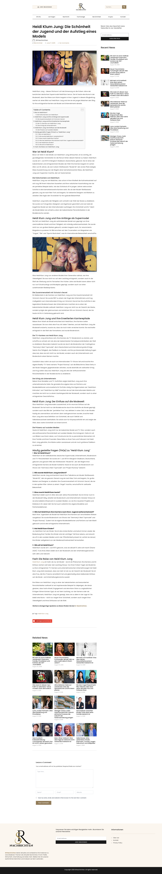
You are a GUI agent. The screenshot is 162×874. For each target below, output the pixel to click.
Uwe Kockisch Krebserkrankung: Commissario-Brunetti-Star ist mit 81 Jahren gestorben (42, 740)
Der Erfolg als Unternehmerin (47, 125)
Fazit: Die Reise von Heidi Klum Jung (47, 147)
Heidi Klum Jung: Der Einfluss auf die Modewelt (50, 128)
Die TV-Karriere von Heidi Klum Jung (49, 123)
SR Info (38, 17)
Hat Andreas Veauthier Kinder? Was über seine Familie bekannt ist (84, 712)
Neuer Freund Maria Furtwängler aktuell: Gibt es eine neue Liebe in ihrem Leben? (64, 660)
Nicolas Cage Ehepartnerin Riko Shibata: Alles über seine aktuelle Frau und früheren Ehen (86, 687)
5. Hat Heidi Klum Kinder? (46, 142)
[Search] (124, 7)
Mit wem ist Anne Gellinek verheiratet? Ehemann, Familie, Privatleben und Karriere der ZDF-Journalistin (41, 661)
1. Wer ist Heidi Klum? (44, 134)
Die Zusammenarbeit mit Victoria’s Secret (51, 119)
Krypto (110, 17)
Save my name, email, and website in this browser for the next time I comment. (62, 798)
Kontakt (123, 17)
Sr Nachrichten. (81, 606)
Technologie (81, 17)
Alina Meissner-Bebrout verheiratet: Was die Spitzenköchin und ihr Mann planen (64, 687)
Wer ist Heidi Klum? (40, 112)
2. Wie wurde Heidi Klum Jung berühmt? (50, 136)
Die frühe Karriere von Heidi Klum (47, 115)
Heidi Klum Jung (38, 562)
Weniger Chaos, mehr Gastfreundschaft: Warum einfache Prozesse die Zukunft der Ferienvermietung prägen (64, 714)
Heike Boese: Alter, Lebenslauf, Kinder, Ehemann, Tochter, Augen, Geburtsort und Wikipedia (86, 740)
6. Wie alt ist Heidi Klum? (46, 144)
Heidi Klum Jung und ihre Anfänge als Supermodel (52, 117)
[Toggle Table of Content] (81, 109)
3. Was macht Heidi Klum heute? (48, 138)
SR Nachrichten (10, 853)
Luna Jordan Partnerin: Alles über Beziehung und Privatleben (42, 712)
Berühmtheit (96, 17)
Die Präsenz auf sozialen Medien (48, 130)
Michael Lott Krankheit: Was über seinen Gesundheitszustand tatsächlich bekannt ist (86, 660)
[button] (42, 621)
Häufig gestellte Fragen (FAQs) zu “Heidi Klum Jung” (52, 132)
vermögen (51, 17)
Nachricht (66, 17)
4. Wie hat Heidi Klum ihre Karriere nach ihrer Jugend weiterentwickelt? (60, 140)
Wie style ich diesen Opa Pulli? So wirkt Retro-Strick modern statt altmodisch (41, 686)
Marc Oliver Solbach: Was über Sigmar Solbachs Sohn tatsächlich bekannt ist (64, 740)
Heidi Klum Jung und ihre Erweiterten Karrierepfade (52, 121)
